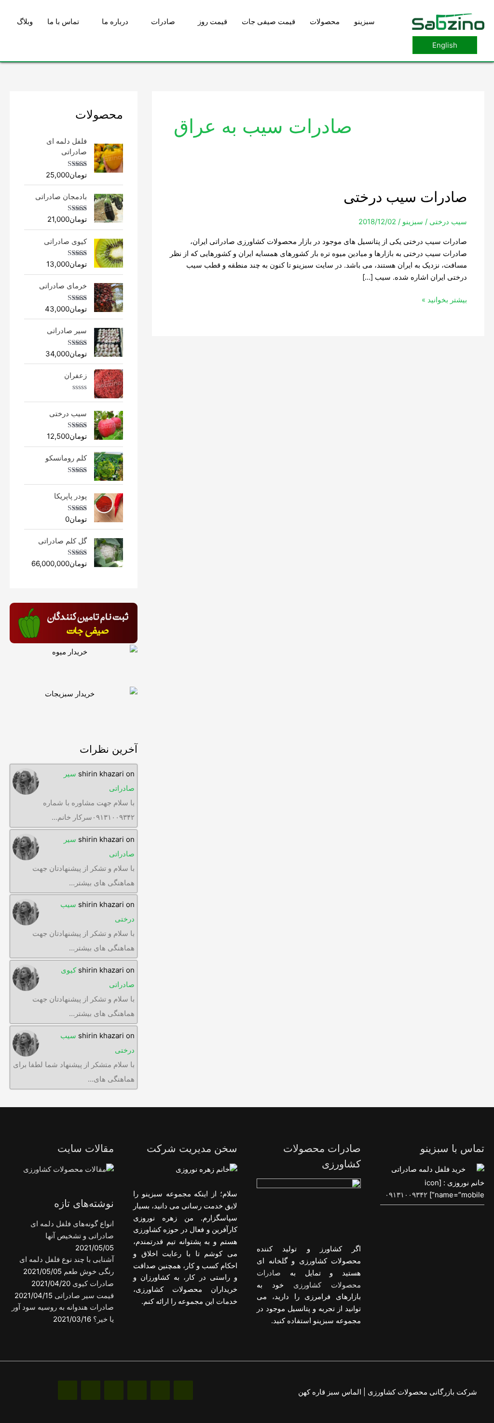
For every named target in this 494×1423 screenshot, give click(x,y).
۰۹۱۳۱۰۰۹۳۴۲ (406, 1194)
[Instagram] (160, 1390)
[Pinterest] (137, 1390)
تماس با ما (63, 21)
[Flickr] (67, 1390)
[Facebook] (183, 1390)
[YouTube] (90, 1390)
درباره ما (115, 21)
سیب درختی (448, 221)
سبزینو (364, 21)
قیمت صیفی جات (268, 21)
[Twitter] (114, 1390)
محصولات (325, 21)
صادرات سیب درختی (405, 196)
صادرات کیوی (93, 1283)
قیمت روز (212, 21)
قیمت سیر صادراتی (84, 1295)
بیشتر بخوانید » (444, 299)
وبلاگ (25, 21)
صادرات (163, 21)
